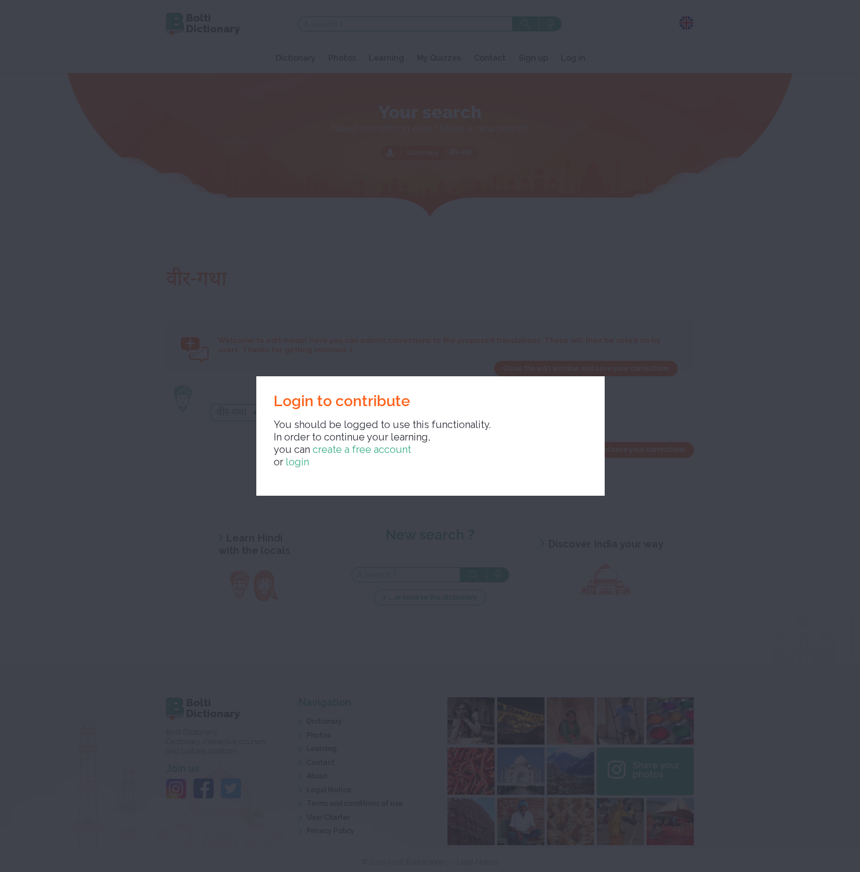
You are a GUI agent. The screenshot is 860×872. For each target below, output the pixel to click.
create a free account (362, 449)
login (297, 462)
